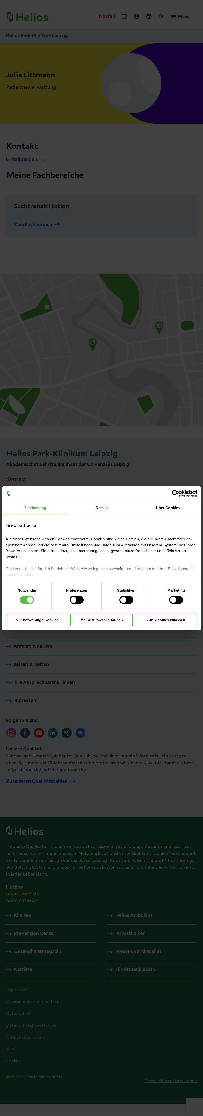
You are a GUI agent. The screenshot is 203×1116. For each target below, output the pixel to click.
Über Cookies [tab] (168, 507)
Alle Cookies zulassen (166, 620)
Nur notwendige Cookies (37, 620)
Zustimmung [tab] (35, 507)
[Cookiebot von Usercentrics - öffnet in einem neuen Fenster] (175, 493)
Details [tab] (102, 507)
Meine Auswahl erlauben (101, 620)
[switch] (77, 600)
